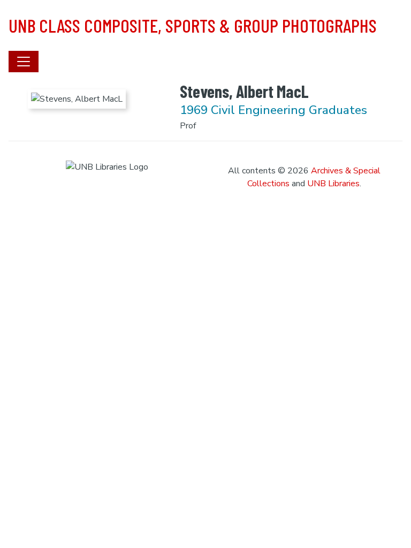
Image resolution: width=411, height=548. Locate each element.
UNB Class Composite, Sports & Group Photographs (193, 25)
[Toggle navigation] (24, 61)
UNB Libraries (333, 183)
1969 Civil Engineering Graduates (273, 110)
